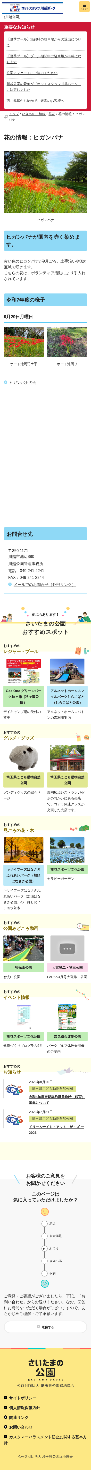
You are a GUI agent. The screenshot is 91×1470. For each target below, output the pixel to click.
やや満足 (55, 1236)
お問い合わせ (21, 1427)
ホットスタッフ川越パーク (32, 8)
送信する (48, 1327)
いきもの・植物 (34, 114)
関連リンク (19, 1417)
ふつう (54, 1248)
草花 (52, 114)
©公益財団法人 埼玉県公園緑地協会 (45, 1457)
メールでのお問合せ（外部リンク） (45, 585)
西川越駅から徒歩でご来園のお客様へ (35, 101)
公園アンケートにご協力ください (32, 73)
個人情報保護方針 (24, 1408)
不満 (52, 1273)
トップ (14, 114)
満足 (52, 1223)
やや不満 (55, 1261)
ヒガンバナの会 (22, 382)
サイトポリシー (22, 1398)
